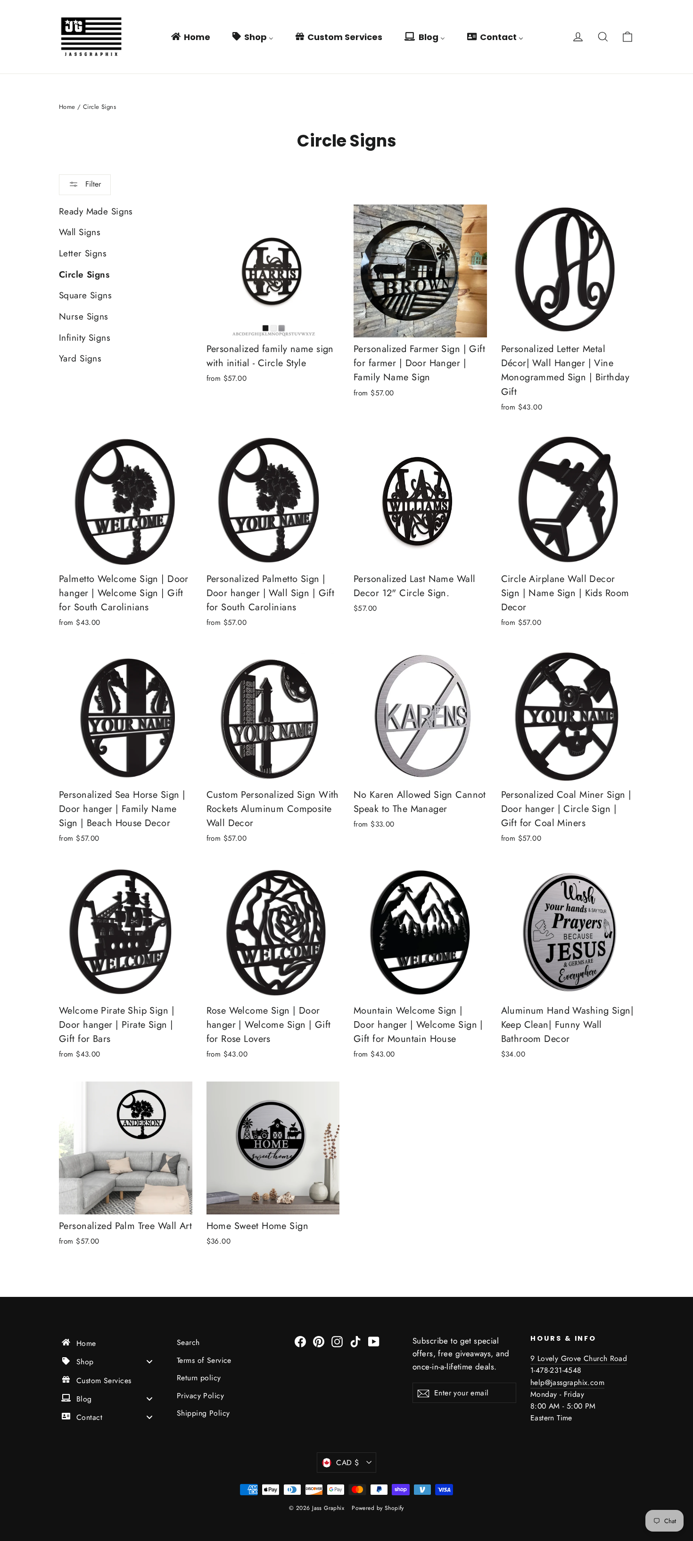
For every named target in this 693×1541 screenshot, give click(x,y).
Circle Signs (84, 274)
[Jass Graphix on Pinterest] (318, 1341)
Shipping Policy (203, 1413)
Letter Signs (83, 253)
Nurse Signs (83, 316)
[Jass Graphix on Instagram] (337, 1341)
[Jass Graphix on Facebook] (300, 1341)
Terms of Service (204, 1360)
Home (67, 106)
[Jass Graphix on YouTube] (374, 1341)
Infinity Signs (84, 337)
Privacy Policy (200, 1395)
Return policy (199, 1377)
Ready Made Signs (96, 211)
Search (188, 1342)
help (537, 1382)
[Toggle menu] (149, 1362)
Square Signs (85, 295)
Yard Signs (80, 358)
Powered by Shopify (378, 1508)
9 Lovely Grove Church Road (578, 1358)
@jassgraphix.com (574, 1382)
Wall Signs (79, 232)
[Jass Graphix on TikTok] (355, 1341)
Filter (92, 184)
